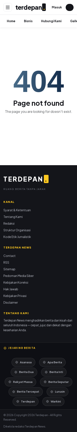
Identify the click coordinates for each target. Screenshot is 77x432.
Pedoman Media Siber (18, 276)
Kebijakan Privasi (15, 296)
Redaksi (9, 223)
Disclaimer (10, 302)
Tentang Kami (13, 217)
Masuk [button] (57, 7)
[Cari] (70, 7)
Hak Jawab (10, 289)
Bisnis (28, 21)
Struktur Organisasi (17, 230)
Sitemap (9, 269)
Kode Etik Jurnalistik (17, 237)
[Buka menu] (7, 7)
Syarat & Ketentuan (17, 210)
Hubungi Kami (51, 21)
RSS (6, 262)
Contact (9, 256)
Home (11, 21)
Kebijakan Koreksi (15, 282)
